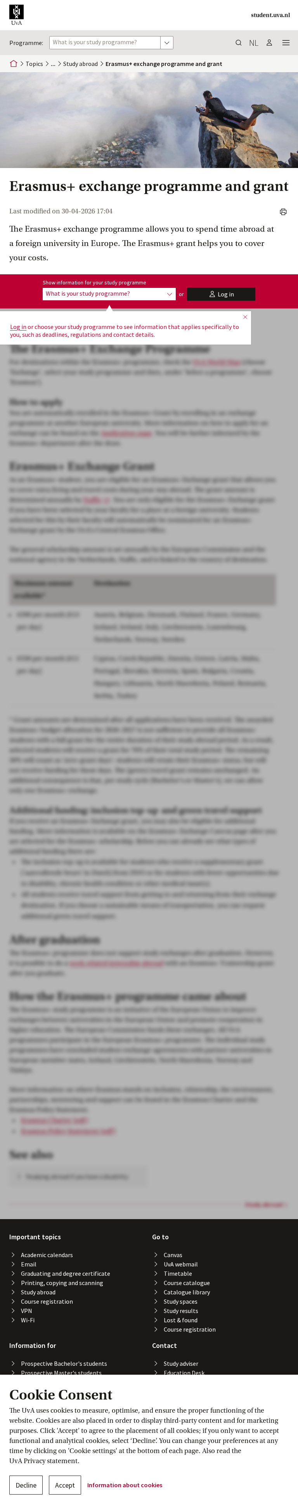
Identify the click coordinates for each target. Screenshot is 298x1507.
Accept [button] (65, 1485)
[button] (16, 15)
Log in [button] (18, 327)
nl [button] (253, 42)
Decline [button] (26, 1485)
